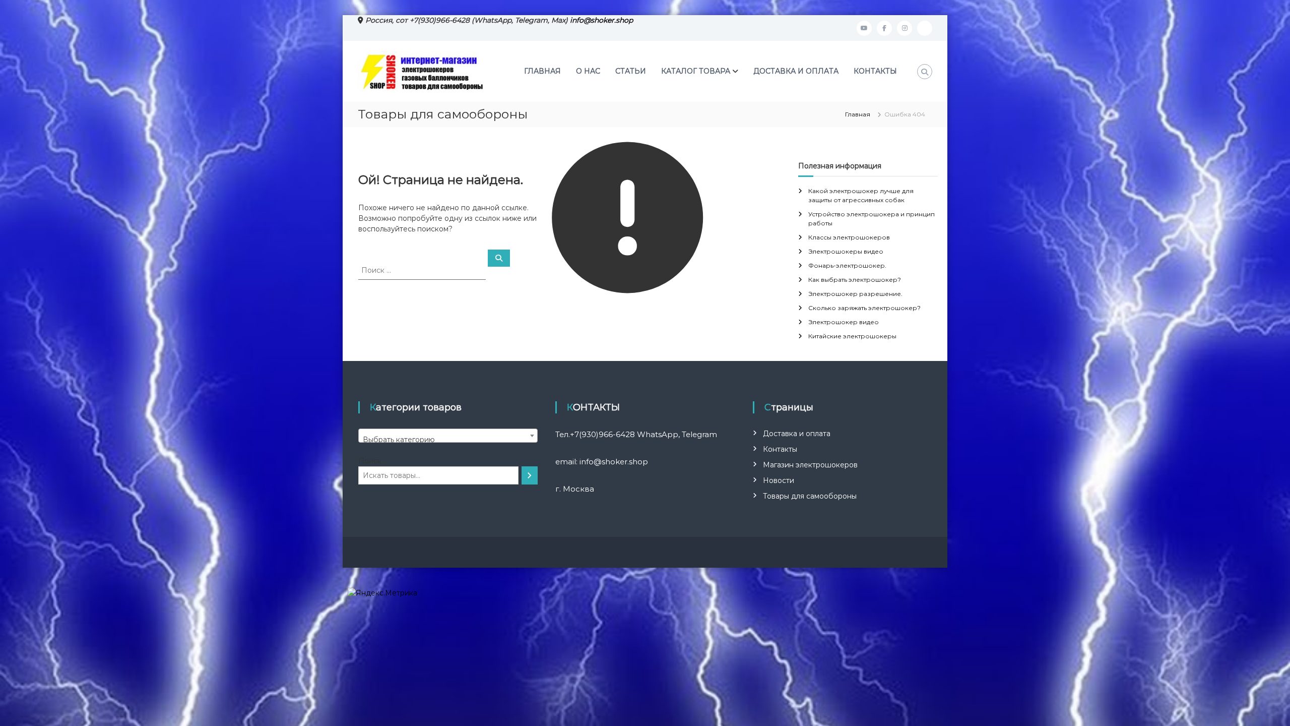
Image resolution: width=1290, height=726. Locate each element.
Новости (778, 480)
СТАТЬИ (630, 71)
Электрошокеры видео (845, 251)
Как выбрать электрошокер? (854, 279)
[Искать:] (423, 269)
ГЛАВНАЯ (542, 71)
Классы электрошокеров (849, 237)
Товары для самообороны (810, 496)
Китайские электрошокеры (852, 336)
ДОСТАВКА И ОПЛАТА (795, 71)
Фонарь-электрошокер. (847, 265)
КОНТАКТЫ (875, 71)
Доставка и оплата (796, 433)
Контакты (780, 449)
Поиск (369, 460)
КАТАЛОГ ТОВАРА (695, 71)
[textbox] (448, 439)
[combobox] (448, 436)
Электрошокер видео (843, 322)
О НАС (588, 71)
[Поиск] (530, 475)
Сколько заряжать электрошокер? (864, 308)
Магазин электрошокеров (810, 464)
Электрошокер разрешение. (855, 293)
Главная (857, 114)
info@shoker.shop (601, 20)
